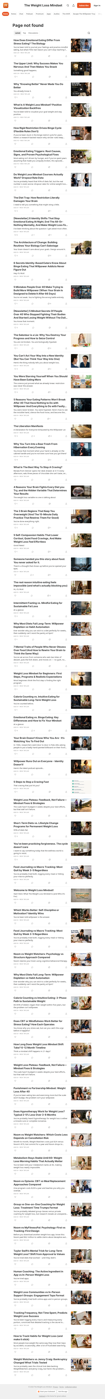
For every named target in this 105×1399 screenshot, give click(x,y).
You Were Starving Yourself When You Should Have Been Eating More (40, 378)
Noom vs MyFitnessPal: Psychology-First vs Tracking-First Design (39, 1229)
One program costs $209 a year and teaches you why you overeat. (39, 1189)
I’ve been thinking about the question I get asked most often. (40, 228)
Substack (42, 1396)
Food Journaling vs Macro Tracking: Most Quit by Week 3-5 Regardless (38, 869)
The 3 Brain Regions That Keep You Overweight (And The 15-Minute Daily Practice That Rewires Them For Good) (36, 514)
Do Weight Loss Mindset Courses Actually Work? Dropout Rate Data (38, 176)
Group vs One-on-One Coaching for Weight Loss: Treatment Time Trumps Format (39, 1206)
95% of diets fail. (21, 830)
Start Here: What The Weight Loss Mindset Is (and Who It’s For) (39, 895)
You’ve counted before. (24, 703)
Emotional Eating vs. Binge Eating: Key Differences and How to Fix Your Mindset (37, 719)
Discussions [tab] (33, 33)
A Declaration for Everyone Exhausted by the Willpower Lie (39, 429)
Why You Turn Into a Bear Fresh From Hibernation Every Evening (35, 446)
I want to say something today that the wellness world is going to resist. (38, 851)
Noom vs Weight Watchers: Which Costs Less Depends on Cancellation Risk (41, 1136)
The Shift (66, 14)
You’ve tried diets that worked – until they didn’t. (35, 1257)
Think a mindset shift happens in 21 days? (32, 1051)
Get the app (62, 1391)
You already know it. (22, 91)
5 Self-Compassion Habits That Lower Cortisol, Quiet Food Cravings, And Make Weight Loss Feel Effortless (37, 538)
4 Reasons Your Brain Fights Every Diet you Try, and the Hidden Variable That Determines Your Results (40, 490)
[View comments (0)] (32, 56)
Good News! (19, 545)
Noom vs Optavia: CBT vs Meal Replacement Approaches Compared (39, 1183)
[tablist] (27, 33)
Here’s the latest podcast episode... (29, 768)
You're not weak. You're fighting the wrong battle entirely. (39, 297)
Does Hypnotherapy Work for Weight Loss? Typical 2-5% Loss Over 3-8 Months (39, 1113)
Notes (13, 14)
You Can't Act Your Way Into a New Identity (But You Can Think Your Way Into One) (39, 357)
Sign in (97, 5)
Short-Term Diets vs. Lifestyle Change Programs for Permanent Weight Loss (36, 825)
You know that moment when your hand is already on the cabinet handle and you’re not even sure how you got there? (40, 452)
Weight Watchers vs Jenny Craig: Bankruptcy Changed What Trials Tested (40, 1361)
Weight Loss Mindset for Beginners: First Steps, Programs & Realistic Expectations (38, 675)
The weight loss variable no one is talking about (35, 497)
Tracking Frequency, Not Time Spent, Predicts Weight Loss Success (40, 1314)
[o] (81, 68)
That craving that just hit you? (27, 785)
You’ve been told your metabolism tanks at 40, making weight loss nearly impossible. (38, 1166)
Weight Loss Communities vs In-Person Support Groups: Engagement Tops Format (39, 1294)
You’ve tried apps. (21, 1278)
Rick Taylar (25, 53)
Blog (100, 14)
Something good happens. (25, 70)
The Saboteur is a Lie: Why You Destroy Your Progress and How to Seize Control (40, 337)
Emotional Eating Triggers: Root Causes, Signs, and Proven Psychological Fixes (37, 153)
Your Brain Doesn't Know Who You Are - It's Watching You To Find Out (39, 740)
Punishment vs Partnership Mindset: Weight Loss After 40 (40, 1090)
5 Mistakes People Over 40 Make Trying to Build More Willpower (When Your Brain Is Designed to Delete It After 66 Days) (38, 290)
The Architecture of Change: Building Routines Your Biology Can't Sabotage (36, 244)
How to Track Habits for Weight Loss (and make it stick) (38, 1338)
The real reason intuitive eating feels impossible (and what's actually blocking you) (40, 584)
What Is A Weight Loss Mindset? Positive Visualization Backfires (38, 106)
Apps (49, 14)
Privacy (55, 1387)
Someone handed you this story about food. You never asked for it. (39, 561)
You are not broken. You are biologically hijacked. (35, 342)
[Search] (67, 5)
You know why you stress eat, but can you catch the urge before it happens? (39, 1029)
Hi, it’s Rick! (19, 589)
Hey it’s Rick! (19, 273)
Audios (56, 14)
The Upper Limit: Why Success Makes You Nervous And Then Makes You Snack (38, 65)
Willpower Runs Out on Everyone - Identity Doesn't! (39, 763)
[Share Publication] (73, 5)
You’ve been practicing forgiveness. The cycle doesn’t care (41, 845)
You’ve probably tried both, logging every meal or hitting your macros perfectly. (39, 938)
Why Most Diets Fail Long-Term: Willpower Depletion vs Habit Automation (39, 625)
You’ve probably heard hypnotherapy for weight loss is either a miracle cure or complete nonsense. (40, 1119)
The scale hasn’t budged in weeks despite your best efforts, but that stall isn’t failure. (39, 808)
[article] (52, 48)
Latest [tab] (17, 33)
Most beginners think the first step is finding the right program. (37, 681)
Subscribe (84, 5)
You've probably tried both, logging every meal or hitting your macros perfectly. (39, 875)
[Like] (15, 56)
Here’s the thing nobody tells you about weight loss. (36, 362)
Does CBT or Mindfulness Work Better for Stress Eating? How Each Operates (38, 1023)
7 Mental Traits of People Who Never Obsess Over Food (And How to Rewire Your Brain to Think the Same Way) (40, 650)
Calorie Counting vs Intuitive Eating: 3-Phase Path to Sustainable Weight (40, 999)
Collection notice (71, 1387)
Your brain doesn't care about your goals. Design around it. (40, 249)
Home (5, 14)
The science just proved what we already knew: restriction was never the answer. (39, 384)
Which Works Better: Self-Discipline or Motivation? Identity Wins (36, 912)
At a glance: (19, 610)
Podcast (29, 14)
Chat (21, 14)
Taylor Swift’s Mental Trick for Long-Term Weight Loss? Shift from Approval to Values (39, 1252)
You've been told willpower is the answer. (32, 917)
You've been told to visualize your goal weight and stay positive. (38, 113)
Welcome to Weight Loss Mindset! (34, 890)
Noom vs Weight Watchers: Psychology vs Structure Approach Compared (39, 956)
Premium (40, 14)
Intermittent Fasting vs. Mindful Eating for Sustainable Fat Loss (38, 605)
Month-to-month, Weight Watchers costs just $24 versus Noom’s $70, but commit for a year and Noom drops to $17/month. (38, 1142)
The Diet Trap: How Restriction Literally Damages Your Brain (37, 199)
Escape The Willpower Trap (84, 14)
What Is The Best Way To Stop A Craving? (38, 467)
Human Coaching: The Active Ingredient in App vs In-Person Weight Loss (38, 1273)
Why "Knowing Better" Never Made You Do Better (38, 86)
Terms (61, 1387)
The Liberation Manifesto (28, 426)
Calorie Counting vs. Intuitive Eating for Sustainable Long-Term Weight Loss (37, 698)
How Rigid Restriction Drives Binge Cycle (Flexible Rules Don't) (37, 130)
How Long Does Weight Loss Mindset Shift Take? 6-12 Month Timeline (39, 1046)
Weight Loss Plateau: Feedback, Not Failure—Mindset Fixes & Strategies (40, 801)
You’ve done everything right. (26, 521)
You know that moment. (24, 321)
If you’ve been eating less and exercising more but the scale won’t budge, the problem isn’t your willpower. (40, 1096)
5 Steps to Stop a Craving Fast (31, 781)
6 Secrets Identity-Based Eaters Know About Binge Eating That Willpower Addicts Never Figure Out (40, 266)
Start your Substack (47, 1391)
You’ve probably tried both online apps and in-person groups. (41, 1299)
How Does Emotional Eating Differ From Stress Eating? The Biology (37, 42)
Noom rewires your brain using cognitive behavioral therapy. (40, 961)
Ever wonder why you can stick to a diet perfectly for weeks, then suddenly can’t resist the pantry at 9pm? (40, 631)
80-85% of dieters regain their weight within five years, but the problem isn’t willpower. (39, 1006)
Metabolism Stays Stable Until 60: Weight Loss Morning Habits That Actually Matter (38, 1159)
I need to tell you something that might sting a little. (36, 204)
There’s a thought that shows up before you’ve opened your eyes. (40, 567)
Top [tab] (24, 33)
